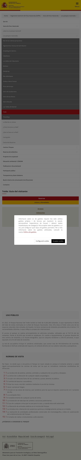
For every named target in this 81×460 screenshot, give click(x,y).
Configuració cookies (42, 241)
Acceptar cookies (58, 241)
